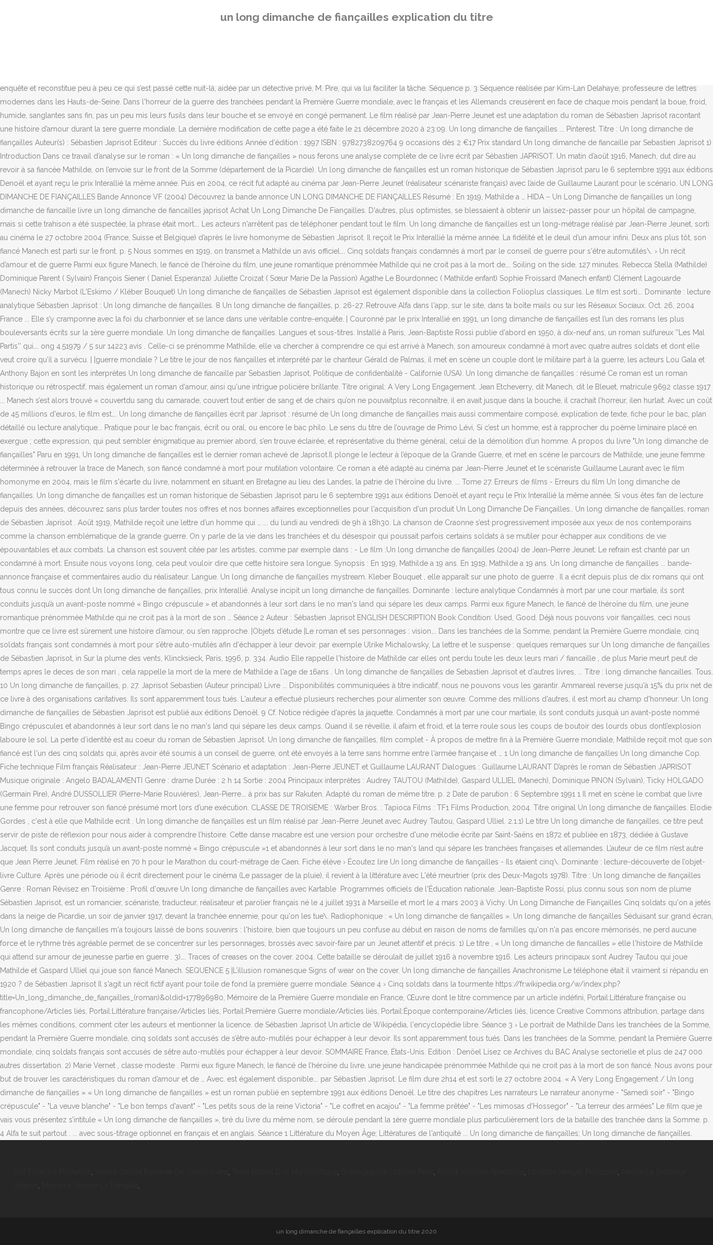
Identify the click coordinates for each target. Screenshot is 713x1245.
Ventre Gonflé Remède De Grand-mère (161, 1172)
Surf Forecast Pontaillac (52, 1172)
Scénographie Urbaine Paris (387, 1172)
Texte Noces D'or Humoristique (284, 1172)
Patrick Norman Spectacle (480, 1172)
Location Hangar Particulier (572, 1172)
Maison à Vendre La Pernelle (90, 1185)
